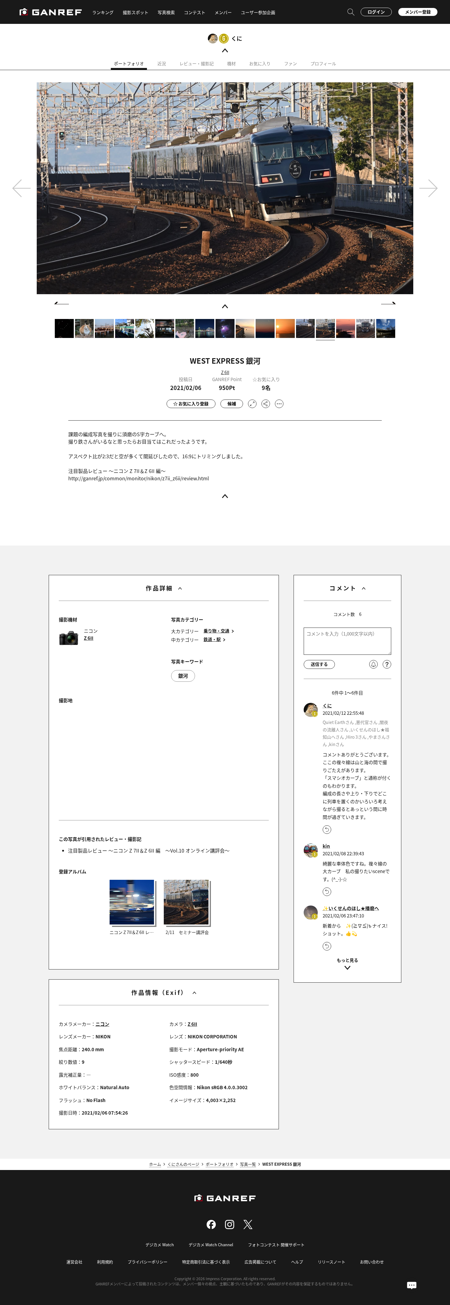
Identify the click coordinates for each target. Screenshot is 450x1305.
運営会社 (74, 1262)
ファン (290, 63)
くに (236, 38)
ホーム (155, 1164)
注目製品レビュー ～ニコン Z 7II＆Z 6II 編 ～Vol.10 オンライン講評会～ (149, 850)
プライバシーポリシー (147, 1262)
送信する (319, 664)
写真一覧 (248, 1164)
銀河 (183, 675)
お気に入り (260, 63)
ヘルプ (297, 1262)
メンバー (223, 12)
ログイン (376, 12)
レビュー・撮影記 (196, 63)
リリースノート (331, 1262)
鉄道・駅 (212, 639)
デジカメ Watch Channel (211, 1244)
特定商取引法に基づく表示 (206, 1262)
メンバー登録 (418, 12)
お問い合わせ (372, 1262)
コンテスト (194, 12)
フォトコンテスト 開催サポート (276, 1244)
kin (326, 846)
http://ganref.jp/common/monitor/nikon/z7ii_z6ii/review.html (138, 478)
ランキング (103, 12)
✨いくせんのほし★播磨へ (351, 908)
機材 (231, 63)
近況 (161, 63)
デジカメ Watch (159, 1244)
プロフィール (323, 63)
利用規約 (105, 1262)
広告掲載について (260, 1262)
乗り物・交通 (216, 631)
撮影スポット (135, 12)
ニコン (102, 1024)
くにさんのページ (183, 1164)
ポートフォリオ (129, 63)
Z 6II (225, 372)
